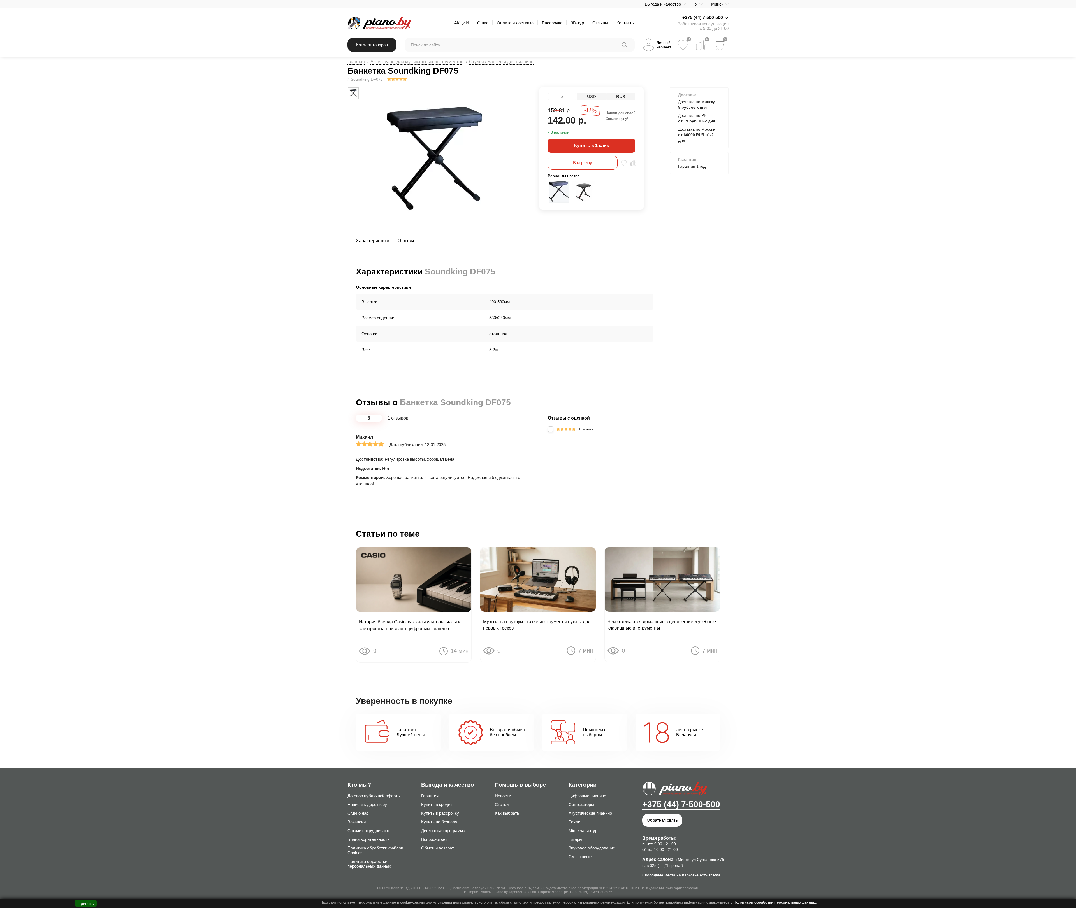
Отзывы (600, 22)
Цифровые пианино (587, 795)
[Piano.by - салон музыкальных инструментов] (379, 23)
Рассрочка (552, 22)
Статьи (502, 804)
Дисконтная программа (443, 830)
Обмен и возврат (437, 848)
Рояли (574, 821)
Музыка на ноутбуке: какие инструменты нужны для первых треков (536, 624)
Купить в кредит (436, 804)
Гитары (575, 839)
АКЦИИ (461, 22)
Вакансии (356, 821)
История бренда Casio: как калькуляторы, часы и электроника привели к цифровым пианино (410, 625)
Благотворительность (368, 839)
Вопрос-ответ (434, 839)
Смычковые (580, 856)
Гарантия (430, 795)
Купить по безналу (439, 821)
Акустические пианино (590, 813)
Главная (356, 61)
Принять (86, 903)
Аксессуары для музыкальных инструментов (416, 61)
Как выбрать (507, 813)
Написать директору (367, 804)
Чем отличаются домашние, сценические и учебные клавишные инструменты (661, 624)
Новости (503, 795)
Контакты (625, 22)
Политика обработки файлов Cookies (375, 850)
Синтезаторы (581, 804)
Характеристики (372, 240)
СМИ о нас (357, 813)
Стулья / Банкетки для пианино (501, 61)
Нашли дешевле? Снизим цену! (620, 116)
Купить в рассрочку (440, 813)
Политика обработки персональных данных (369, 864)
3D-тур (577, 22)
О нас (482, 22)
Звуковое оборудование (592, 848)
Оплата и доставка (515, 22)
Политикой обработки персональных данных (775, 902)
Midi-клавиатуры (584, 830)
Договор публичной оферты (374, 795)
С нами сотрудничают (368, 830)
